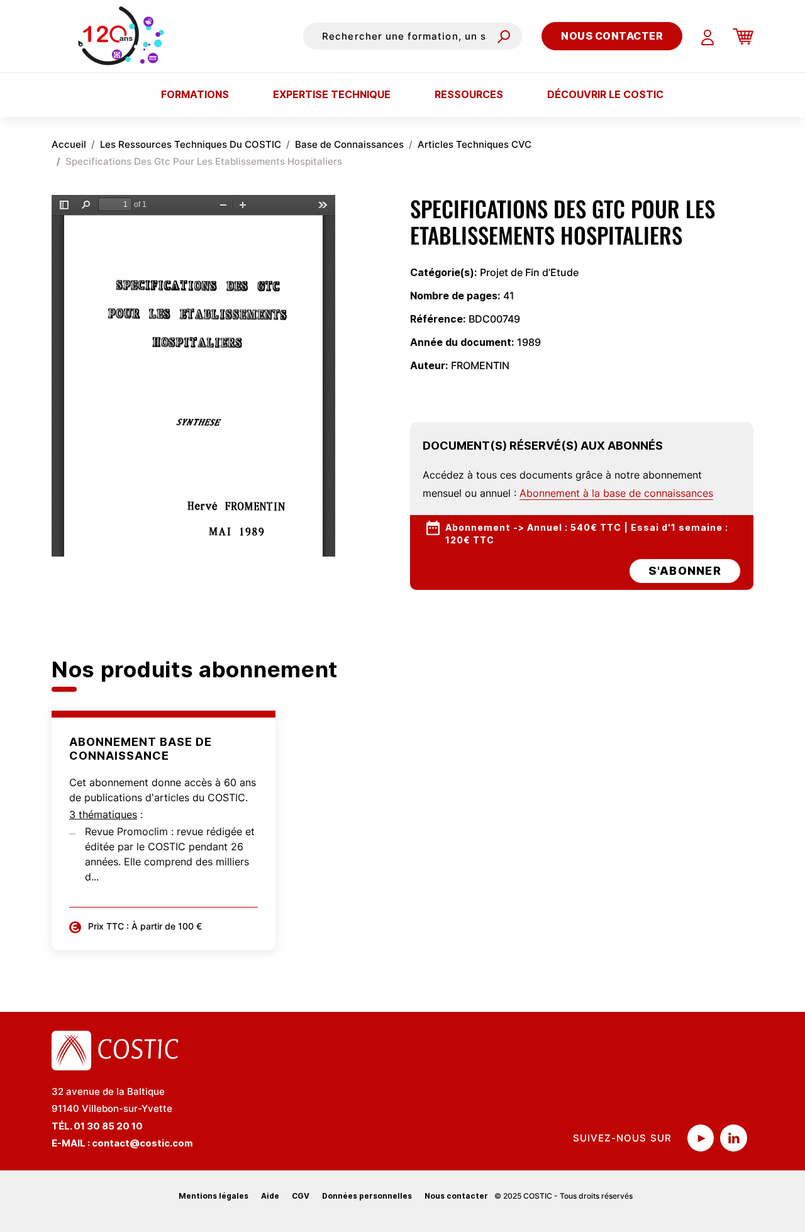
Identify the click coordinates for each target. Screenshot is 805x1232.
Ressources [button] (469, 94)
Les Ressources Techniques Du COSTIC (190, 144)
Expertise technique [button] (332, 94)
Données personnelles (367, 1196)
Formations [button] (195, 94)
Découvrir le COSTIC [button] (605, 94)
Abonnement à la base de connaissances (616, 493)
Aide (270, 1196)
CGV (300, 1196)
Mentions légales (213, 1196)
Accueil (69, 144)
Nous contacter (612, 36)
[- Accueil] (124, 36)
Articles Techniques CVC (474, 144)
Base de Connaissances (349, 144)
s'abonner (684, 570)
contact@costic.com (142, 1143)
